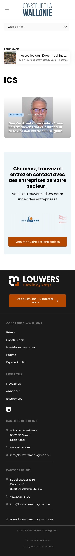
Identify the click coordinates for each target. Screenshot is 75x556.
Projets (11, 355)
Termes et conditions (37, 540)
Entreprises (14, 398)
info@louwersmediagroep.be (30, 504)
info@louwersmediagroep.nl (30, 455)
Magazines (13, 383)
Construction (15, 340)
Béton (10, 332)
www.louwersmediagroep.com (31, 519)
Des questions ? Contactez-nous (35, 300)
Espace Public (15, 362)
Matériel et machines (21, 347)
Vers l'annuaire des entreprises (37, 241)
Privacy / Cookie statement (37, 546)
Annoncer (13, 391)
